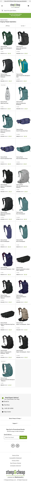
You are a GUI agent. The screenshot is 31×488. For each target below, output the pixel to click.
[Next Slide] (30, 1)
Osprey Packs (3, 19)
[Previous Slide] (1, 1)
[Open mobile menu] (2, 6)
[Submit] (2, 10)
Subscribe (23, 437)
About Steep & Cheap (14, 418)
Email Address (8, 434)
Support (15, 423)
